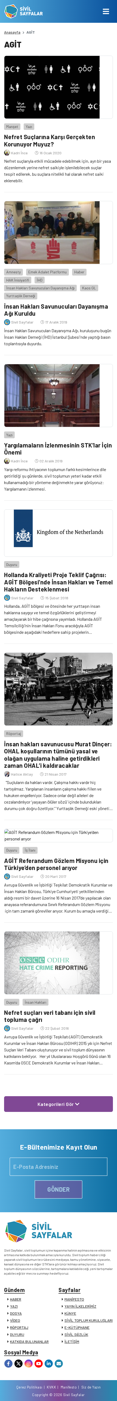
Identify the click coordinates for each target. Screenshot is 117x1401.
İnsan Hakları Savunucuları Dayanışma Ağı (40, 288)
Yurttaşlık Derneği (20, 295)
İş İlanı (30, 850)
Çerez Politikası (29, 1387)
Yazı (29, 126)
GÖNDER (58, 1189)
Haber (79, 272)
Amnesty (13, 272)
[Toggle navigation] (106, 11)
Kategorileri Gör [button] (56, 1104)
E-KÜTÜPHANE (77, 1327)
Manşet (12, 126)
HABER (15, 1299)
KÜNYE (70, 1313)
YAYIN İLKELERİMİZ (80, 1306)
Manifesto (69, 1387)
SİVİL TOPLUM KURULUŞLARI (88, 1320)
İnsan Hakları (35, 1002)
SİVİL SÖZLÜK (76, 1334)
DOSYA (16, 1313)
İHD (39, 280)
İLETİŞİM (71, 1341)
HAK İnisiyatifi (17, 280)
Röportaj (13, 733)
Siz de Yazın (91, 1387)
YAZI (14, 1306)
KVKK (51, 1387)
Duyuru (11, 564)
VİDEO (15, 1320)
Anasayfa (12, 32)
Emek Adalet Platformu (47, 272)
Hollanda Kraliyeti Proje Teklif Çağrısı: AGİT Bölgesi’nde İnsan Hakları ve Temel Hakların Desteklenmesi (58, 582)
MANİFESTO (74, 1299)
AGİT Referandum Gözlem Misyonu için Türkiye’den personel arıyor (56, 864)
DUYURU (17, 1334)
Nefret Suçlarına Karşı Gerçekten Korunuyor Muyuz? (49, 140)
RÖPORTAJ (19, 1327)
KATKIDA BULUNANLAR (29, 1341)
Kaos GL (89, 288)
